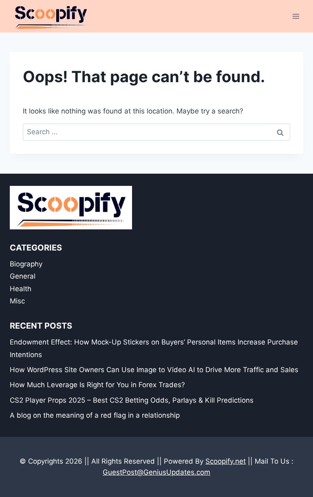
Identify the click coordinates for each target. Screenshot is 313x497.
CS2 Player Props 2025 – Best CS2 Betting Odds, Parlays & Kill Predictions (131, 400)
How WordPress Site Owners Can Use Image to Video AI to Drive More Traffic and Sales (154, 370)
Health (20, 289)
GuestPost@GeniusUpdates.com (156, 472)
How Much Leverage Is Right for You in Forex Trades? (97, 385)
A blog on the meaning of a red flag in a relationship (95, 415)
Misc (17, 301)
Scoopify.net (225, 461)
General (22, 276)
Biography (26, 264)
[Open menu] (295, 16)
